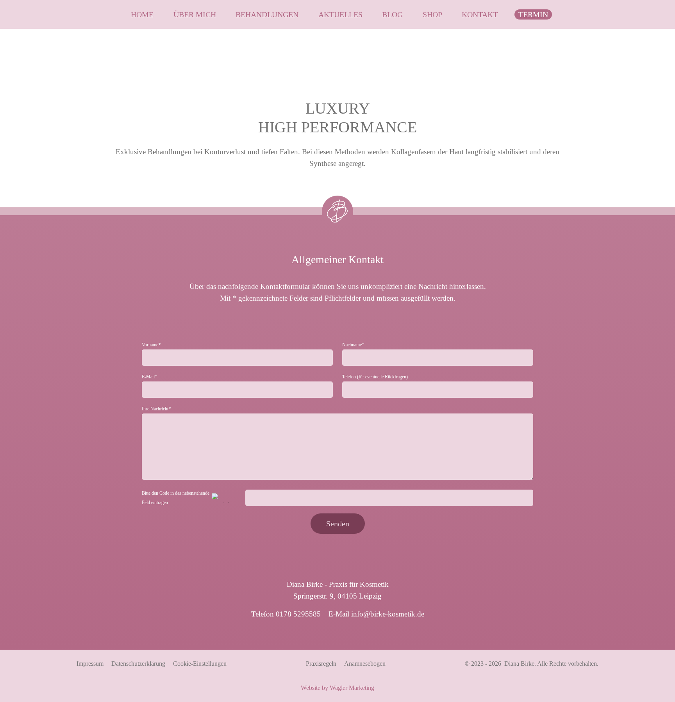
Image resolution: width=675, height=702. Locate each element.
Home (142, 14)
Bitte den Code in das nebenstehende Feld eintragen (175, 497)
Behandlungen (267, 14)
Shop (432, 14)
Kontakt (480, 14)
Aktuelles (340, 14)
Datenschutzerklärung (138, 663)
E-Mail (149, 377)
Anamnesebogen (365, 663)
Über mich (194, 14)
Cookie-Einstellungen (200, 663)
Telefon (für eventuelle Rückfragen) (375, 377)
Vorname (151, 344)
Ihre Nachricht (156, 409)
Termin (533, 14)
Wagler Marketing (352, 687)
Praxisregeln (321, 663)
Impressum (90, 663)
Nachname (353, 344)
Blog (392, 14)
